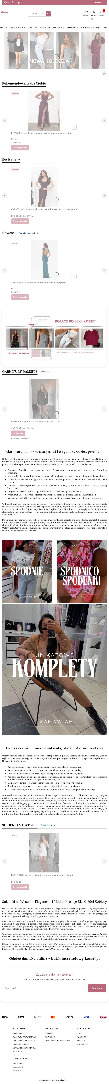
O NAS (79, 1033)
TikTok (16, 1070)
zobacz (44, 371)
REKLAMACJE (83, 1044)
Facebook (17, 1067)
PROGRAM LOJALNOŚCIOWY (57, 1041)
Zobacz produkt (20, 147)
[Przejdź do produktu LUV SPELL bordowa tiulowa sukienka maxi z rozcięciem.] (44, 111)
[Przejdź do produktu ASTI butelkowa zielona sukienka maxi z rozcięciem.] (44, 260)
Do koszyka (18, 433)
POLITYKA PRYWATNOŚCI (24, 1037)
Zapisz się (97, 988)
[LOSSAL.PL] (54, 338)
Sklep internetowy (51, 1080)
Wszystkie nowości (27, 233)
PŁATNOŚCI (50, 1037)
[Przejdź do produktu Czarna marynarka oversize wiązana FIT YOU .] (44, 399)
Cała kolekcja (46, 825)
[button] (48, 13)
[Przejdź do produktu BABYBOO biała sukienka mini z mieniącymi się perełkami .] (44, 852)
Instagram (17, 1063)
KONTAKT (81, 1037)
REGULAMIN (18, 1033)
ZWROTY (98, 2)
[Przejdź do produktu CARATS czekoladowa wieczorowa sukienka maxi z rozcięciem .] (44, 187)
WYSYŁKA (49, 1033)
